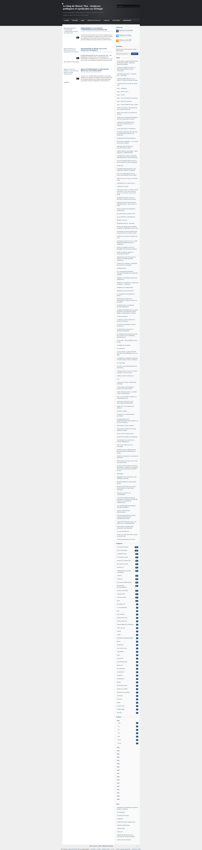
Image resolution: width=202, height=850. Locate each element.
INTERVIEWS (120, 645)
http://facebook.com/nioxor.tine (125, 31)
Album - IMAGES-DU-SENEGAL (124, 101)
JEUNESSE (119, 675)
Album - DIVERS (121, 95)
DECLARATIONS (121, 668)
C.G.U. (112, 849)
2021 (118, 760)
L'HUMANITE (120, 818)
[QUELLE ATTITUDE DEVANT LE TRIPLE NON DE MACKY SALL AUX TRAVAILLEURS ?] (72, 74)
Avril (119, 733)
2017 (118, 773)
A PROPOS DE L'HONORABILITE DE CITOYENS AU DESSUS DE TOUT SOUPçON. (125, 124)
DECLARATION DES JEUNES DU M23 (126, 213)
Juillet (119, 723)
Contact (99, 849)
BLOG (118, 600)
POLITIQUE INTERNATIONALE (124, 582)
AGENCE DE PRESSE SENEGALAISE (126, 822)
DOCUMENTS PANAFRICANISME (125, 638)
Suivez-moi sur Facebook (126, 30)
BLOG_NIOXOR (120, 614)
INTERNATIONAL (127, 20)
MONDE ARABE (121, 709)
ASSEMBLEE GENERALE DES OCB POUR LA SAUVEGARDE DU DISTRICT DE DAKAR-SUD (127, 133)
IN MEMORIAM (120, 672)
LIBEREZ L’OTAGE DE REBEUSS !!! (125, 375)
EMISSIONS (120, 695)
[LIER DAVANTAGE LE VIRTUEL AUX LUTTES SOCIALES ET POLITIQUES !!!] (72, 52)
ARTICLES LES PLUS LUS (94, 20)
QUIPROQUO (120, 473)
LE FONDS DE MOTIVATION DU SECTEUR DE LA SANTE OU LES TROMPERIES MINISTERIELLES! (127, 336)
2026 (118, 720)
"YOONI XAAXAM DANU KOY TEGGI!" (126, 539)
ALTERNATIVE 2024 (121, 553)
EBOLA (118, 641)
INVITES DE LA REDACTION (124, 560)
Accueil (66, 20)
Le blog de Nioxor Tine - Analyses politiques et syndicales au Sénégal (83, 7)
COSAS (119, 634)
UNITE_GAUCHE (121, 628)
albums (118, 655)
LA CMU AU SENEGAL (122, 316)
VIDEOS (119, 631)
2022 (118, 757)
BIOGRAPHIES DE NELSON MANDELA (126, 138)
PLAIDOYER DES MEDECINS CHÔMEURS (127, 437)
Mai (118, 729)
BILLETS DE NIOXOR (122, 550)
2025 (118, 747)
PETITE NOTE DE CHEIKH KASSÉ (125, 433)
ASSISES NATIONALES (122, 590)
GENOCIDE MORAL (121, 268)
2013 (118, 786)
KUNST (118, 702)
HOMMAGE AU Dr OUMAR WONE (125, 287)
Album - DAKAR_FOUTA (122, 91)
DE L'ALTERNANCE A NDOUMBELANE (126, 217)
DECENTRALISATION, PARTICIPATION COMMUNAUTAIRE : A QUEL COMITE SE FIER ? (127, 204)
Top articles (93, 849)
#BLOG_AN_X (110, 31)
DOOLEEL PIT (120, 567)
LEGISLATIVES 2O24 (122, 617)
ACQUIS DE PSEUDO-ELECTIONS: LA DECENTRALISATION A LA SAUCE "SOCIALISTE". (126, 69)
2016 (118, 776)
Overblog (110, 846)
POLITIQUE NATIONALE (123, 547)
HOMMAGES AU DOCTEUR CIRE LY (125, 290)
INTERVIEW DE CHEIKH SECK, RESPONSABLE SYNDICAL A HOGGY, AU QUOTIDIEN (127, 300)
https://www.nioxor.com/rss (125, 41)
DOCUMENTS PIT (121, 604)
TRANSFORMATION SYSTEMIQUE (125, 624)
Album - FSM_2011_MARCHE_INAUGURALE (127, 98)
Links (118, 379)
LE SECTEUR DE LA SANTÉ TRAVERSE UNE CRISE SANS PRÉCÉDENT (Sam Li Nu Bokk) (127, 353)
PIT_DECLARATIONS (122, 607)
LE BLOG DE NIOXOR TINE (73, 849)
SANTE (82, 20)
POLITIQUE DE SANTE (122, 557)
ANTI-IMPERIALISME (122, 661)
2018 (118, 770)
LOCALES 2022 (120, 706)
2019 (118, 767)
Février (119, 739)
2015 (118, 779)
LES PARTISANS (121, 363)
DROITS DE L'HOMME (122, 689)
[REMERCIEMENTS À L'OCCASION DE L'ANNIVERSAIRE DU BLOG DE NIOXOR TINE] (72, 33)
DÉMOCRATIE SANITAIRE (123, 692)
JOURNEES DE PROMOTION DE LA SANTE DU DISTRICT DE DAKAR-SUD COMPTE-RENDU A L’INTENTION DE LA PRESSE (127, 311)
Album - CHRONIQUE (122, 88)
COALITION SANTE (121, 597)
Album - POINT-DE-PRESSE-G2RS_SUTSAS (127, 104)
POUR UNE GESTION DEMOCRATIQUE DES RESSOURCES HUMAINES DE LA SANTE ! (126, 451)
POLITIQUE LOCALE (122, 648)
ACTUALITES (120, 658)
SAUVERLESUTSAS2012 (123, 815)
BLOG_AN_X (120, 665)
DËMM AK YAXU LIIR (122, 220)
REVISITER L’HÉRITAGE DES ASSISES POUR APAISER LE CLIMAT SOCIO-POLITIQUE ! (126, 488)
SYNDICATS (106, 20)
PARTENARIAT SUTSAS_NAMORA (125, 425)
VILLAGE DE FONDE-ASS (123, 531)
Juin (119, 726)
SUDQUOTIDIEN (121, 828)
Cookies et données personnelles (123, 849)
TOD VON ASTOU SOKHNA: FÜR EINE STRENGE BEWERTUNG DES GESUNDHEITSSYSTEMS (126, 517)
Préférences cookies (136, 849)
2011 (118, 792)
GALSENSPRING (121, 812)
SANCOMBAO (120, 651)
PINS (118, 611)
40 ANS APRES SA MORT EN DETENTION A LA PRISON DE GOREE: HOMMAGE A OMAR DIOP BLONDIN (127, 63)
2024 (118, 750)
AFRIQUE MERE (121, 594)
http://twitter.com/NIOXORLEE (125, 36)
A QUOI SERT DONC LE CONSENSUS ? (126, 128)
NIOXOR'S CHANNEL (122, 411)
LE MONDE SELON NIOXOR (123, 345)
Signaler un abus (106, 849)
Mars (119, 736)
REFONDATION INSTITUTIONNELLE (122, 586)
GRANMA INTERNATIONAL (123, 825)
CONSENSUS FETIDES (122, 186)
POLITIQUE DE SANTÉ (122, 564)
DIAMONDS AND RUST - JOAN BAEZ (126, 223)
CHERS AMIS (120, 165)
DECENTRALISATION (122, 685)
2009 (118, 799)
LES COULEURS (121, 348)
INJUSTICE (119, 699)
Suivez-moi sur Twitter (125, 35)
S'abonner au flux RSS (125, 40)
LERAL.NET (120, 831)
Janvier (119, 743)
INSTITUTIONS (116, 20)
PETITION (119, 712)
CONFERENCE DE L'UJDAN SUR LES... (126, 183)
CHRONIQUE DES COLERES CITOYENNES (124, 571)
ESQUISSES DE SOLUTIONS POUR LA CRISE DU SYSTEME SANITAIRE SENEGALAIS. (126, 259)
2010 (118, 796)
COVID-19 (119, 575)
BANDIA (119, 682)
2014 (118, 783)
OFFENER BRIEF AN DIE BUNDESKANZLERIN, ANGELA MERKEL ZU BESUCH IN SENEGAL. (127, 421)
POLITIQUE (75, 20)
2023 (118, 754)
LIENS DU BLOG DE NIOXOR (124, 839)
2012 (118, 789)
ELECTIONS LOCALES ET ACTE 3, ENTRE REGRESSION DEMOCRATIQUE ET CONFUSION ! (127, 243)
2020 (118, 763)
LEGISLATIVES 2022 (122, 621)
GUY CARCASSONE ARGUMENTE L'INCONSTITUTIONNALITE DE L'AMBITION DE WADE (127, 273)
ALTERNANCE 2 (121, 678)
